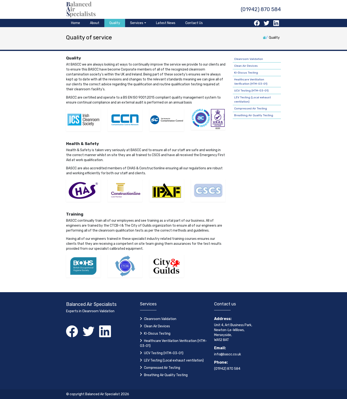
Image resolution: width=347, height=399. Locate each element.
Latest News (165, 23)
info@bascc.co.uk (227, 354)
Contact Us (194, 23)
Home (75, 23)
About (94, 23)
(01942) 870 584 (261, 9)
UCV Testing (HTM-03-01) (251, 90)
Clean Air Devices (246, 65)
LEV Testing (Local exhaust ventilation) (174, 360)
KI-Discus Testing (246, 72)
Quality (114, 23)
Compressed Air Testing (250, 108)
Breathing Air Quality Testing (253, 115)
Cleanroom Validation (248, 59)
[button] (138, 23)
